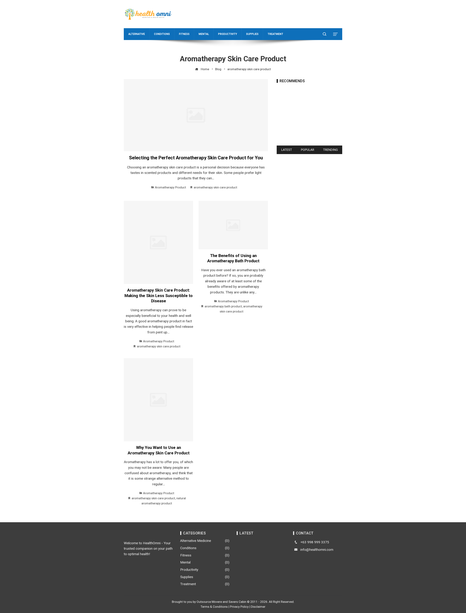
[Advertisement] (276, 13)
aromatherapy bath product (223, 306)
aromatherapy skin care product (215, 187)
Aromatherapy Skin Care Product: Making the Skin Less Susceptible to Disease (159, 295)
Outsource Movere (209, 602)
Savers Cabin (237, 602)
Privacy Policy (239, 606)
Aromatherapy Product (170, 187)
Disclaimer (258, 606)
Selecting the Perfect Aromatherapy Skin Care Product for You (196, 157)
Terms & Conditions (214, 606)
